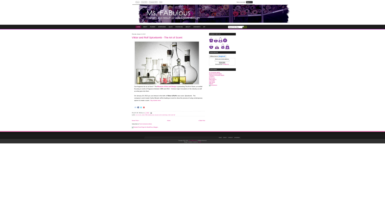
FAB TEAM (212, 82)
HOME (138, 27)
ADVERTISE (237, 137)
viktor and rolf (171, 115)
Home (137, 2)
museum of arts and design (161, 115)
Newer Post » (135, 120)
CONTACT (230, 137)
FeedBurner (225, 64)
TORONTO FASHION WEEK (216, 75)
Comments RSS (153, 2)
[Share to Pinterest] (144, 108)
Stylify (199, 141)
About (145, 27)
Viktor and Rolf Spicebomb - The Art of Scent (157, 37)
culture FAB (144, 115)
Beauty (188, 27)
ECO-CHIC (212, 78)
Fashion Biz (179, 27)
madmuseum (151, 115)
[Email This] (135, 108)
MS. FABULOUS (193, 140)
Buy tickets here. (155, 100)
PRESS (211, 83)
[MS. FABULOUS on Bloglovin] (217, 57)
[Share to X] (141, 108)
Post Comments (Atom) (145, 124)
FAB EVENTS (212, 79)
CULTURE (212, 81)
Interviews (162, 27)
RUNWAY (152, 27)
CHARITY (211, 77)
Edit (161, 2)
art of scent (138, 115)
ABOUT (225, 137)
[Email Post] (150, 113)
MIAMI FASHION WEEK (215, 74)
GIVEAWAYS (196, 27)
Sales (171, 27)
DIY (204, 27)
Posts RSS (144, 2)
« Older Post (201, 120)
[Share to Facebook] (138, 108)
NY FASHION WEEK (214, 72)
